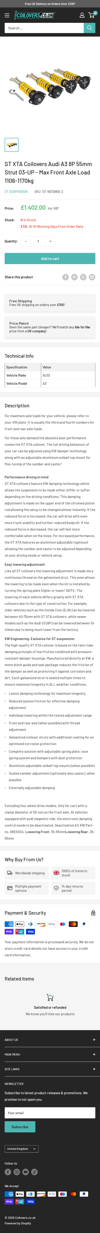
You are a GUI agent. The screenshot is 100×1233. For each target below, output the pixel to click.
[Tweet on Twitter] (83, 276)
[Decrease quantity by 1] (26, 241)
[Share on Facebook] (65, 276)
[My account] (82, 15)
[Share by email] (92, 276)
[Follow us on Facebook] (8, 1172)
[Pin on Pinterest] (74, 276)
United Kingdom (17, 1149)
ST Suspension (16, 192)
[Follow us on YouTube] (25, 1172)
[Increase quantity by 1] (50, 241)
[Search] (89, 28)
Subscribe (20, 1126)
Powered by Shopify (18, 1223)
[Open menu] (7, 15)
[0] (91, 15)
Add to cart (50, 258)
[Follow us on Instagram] (16, 1172)
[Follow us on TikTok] (34, 1172)
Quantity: (11, 241)
